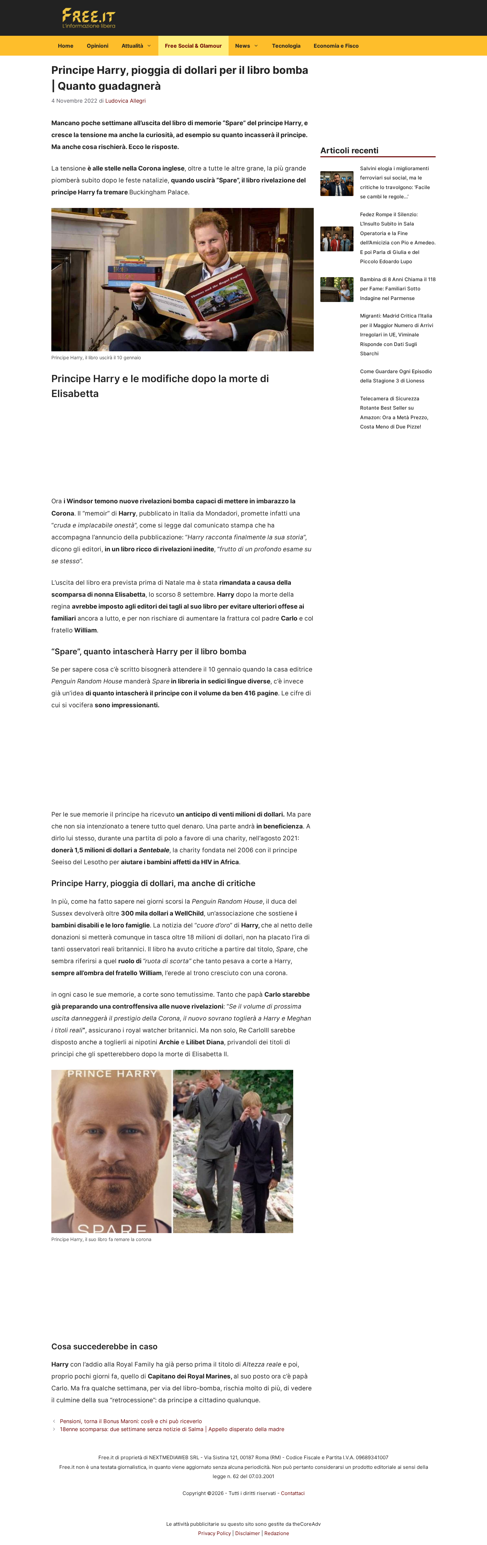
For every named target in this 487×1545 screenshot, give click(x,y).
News (242, 45)
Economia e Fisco (336, 45)
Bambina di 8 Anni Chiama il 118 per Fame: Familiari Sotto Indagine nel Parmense (398, 288)
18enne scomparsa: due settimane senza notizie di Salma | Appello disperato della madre (172, 1429)
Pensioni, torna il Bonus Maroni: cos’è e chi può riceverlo (131, 1421)
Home (66, 45)
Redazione (276, 1533)
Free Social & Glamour (193, 45)
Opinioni (97, 45)
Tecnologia (286, 45)
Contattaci (293, 1493)
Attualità (132, 45)
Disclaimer (247, 1533)
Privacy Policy (214, 1533)
